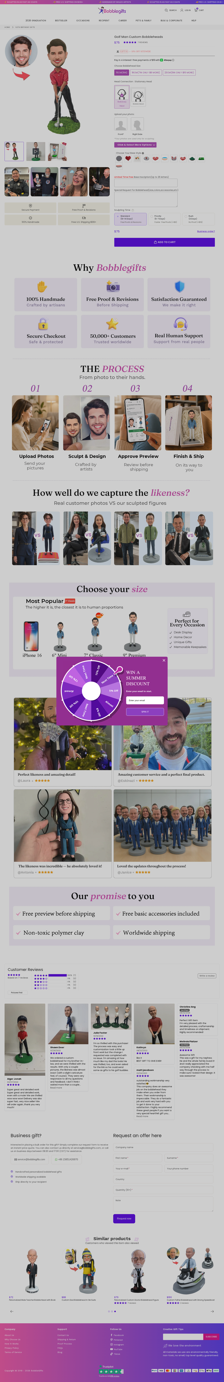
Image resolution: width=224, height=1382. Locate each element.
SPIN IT (145, 712)
